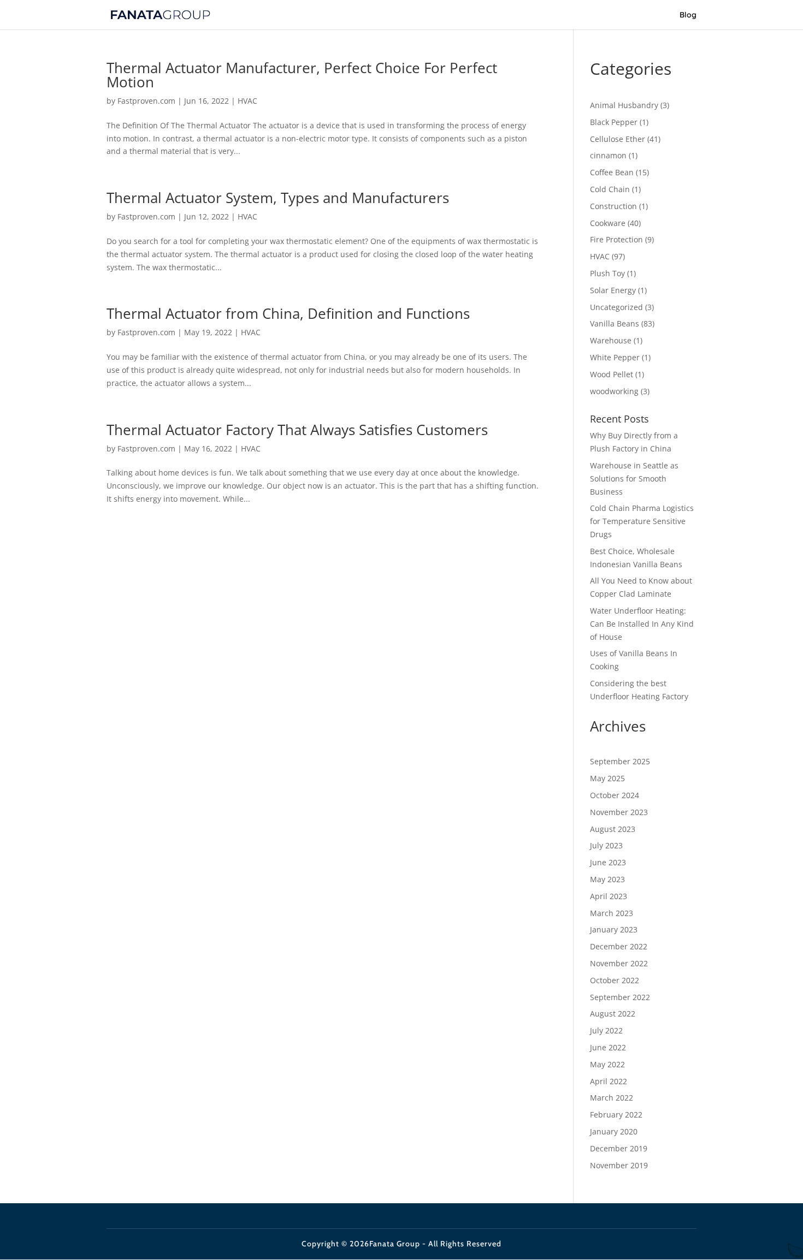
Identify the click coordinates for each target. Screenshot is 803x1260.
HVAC (247, 101)
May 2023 (607, 879)
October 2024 (614, 795)
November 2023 (619, 812)
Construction (613, 206)
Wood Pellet (611, 374)
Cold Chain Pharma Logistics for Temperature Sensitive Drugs (642, 521)
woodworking (614, 391)
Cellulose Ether (617, 139)
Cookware (607, 223)
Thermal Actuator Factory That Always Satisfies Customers (297, 429)
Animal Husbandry (624, 105)
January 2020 (613, 1131)
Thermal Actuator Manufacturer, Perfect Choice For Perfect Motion (302, 75)
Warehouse (610, 340)
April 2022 (608, 1081)
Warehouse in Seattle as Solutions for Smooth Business (634, 478)
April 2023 (608, 896)
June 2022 (608, 1047)
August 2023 (612, 829)
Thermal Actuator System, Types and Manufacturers (278, 197)
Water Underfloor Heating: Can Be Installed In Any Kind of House (642, 623)
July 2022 (606, 1030)
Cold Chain (610, 189)
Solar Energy (613, 290)
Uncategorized (616, 307)
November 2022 (619, 963)
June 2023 (608, 862)
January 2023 (613, 929)
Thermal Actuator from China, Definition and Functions (288, 313)
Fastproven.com (146, 101)
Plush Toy (607, 273)
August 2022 (612, 1013)
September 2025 (620, 761)
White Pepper (615, 357)
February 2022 (616, 1114)
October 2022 (614, 980)
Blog (688, 15)
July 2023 (606, 845)
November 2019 (619, 1165)
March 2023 (611, 913)
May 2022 (607, 1064)
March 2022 (611, 1097)
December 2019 (618, 1148)
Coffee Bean (612, 172)
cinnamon (608, 155)
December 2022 (618, 946)
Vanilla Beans (614, 323)
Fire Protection (616, 239)
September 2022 (620, 997)
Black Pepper (613, 122)
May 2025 (607, 778)
